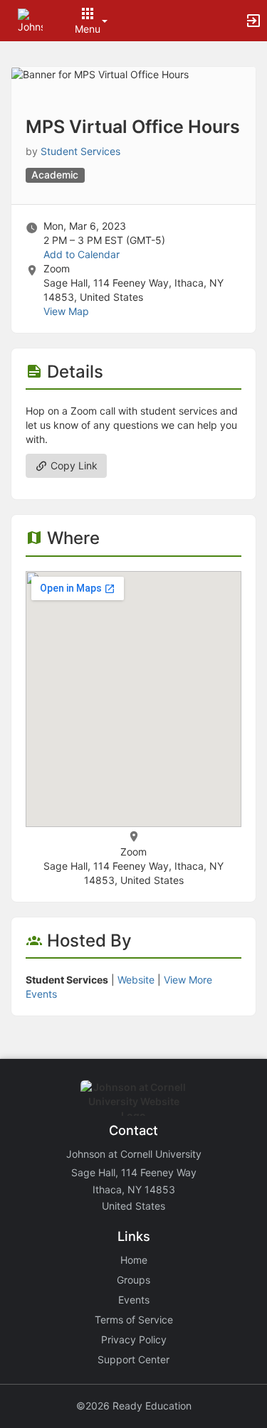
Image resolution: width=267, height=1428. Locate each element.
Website (136, 980)
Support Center (133, 1359)
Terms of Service (134, 1320)
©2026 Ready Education (134, 1406)
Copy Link (73, 465)
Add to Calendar (81, 254)
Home (133, 1260)
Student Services (80, 151)
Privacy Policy (134, 1339)
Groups (133, 1280)
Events (134, 1300)
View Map (66, 311)
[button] (30, 20)
